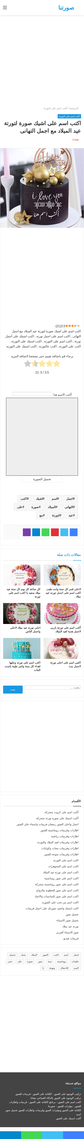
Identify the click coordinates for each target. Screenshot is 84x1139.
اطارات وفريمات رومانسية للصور (59, 830)
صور (40, 961)
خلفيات (75, 961)
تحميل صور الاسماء (67, 920)
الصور (45, 954)
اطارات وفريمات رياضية (65, 836)
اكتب (24, 498)
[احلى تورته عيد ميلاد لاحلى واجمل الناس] (21, 613)
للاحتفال (64, 968)
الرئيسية (74, 108)
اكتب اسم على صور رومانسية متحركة (57, 884)
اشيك (39, 498)
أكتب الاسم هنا (63, 394)
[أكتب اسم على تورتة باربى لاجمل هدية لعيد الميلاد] (62, 613)
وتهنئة (52, 968)
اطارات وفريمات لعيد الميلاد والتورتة (58, 842)
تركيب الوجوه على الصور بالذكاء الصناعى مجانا (56, 1098)
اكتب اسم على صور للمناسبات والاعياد (57, 896)
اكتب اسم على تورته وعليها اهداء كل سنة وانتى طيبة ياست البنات (22, 666)
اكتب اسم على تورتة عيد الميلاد (61, 872)
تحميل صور (72, 914)
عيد (71, 515)
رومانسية (61, 961)
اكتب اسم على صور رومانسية (61, 878)
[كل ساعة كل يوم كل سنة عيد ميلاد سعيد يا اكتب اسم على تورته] (21, 574)
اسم (54, 498)
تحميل (12, 954)
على (19, 507)
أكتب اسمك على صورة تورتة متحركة (57, 818)
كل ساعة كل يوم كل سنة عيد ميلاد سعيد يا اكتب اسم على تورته (23, 593)
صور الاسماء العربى (67, 932)
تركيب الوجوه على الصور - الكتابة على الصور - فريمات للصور (48, 1093)
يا (43, 968)
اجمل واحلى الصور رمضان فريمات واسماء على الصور (48, 824)
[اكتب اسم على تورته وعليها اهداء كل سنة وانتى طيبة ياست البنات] (21, 648)
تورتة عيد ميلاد (70, 926)
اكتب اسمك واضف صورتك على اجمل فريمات (52, 908)
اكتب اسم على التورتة (55, 108)
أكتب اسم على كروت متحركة (62, 812)
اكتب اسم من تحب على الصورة (60, 902)
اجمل (69, 498)
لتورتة (56, 515)
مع (41, 515)
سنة (50, 961)
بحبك (23, 954)
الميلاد (52, 507)
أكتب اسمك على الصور (68, 1118)
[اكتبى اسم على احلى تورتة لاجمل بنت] (62, 648)
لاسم (76, 968)
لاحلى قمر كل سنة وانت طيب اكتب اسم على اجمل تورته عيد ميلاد (63, 593)
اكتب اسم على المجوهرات (63, 866)
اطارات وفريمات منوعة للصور (61, 854)
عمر (10, 961)
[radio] (56, 364)
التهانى (69, 507)
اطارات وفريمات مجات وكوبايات (60, 848)
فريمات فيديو (71, 938)
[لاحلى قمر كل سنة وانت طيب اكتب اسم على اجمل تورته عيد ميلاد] (62, 574)
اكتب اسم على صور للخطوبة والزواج (57, 890)
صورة (35, 507)
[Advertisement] (42, 60)
